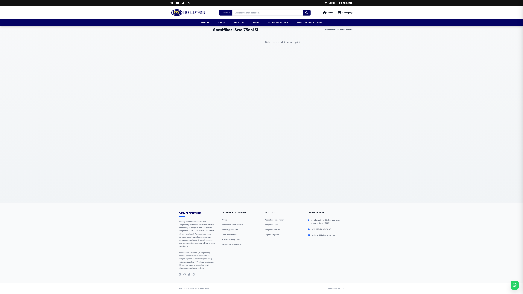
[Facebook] (172, 3)
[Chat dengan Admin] (515, 285)
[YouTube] (177, 3)
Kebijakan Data (271, 224)
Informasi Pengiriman (231, 239)
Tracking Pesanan (230, 229)
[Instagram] (189, 3)
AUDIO (256, 23)
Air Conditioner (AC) (278, 23)
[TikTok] (183, 3)
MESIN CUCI (239, 23)
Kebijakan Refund (272, 229)
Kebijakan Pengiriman (274, 220)
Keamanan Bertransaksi (232, 224)
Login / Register (272, 234)
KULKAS (221, 23)
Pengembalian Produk (232, 244)
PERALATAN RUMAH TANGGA (309, 23)
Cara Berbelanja (229, 234)
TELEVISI (205, 23)
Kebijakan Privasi (336, 288)
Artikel (224, 220)
